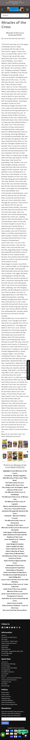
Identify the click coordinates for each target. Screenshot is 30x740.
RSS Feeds (4, 683)
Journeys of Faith (20, 728)
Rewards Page (5, 685)
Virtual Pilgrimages (6, 653)
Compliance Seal (6, 681)
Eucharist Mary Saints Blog (9, 668)
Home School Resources (8, 702)
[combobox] (15, 15)
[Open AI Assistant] (25, 735)
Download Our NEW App (8, 664)
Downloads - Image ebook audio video (12, 651)
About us (3, 635)
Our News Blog (5, 666)
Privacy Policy (5, 694)
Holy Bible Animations (7, 672)
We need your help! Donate (9, 637)
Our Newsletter (5, 670)
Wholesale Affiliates (7, 700)
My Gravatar (5, 655)
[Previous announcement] (3, 3)
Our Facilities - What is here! (9, 641)
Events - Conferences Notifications (11, 678)
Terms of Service (6, 696)
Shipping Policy (5, 698)
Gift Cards (4, 639)
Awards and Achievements (9, 680)
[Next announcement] (27, 3)
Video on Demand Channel (9, 643)
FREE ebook (4, 647)
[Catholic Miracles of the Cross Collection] (15, 451)
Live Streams (5, 645)
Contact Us (4, 662)
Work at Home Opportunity (9, 704)
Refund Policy (5, 692)
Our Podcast (4, 674)
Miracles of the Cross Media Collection (15, 466)
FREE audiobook (5, 649)
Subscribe (5, 723)
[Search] (27, 15)
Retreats (3, 676)
